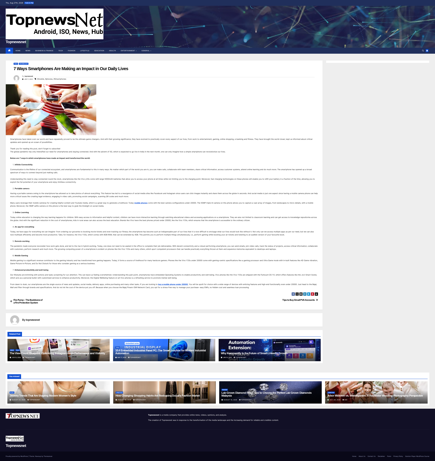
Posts (389, 456)
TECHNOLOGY (24, 63)
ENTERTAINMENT (128, 51)
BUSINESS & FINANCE (44, 51)
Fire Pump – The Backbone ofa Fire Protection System (28, 301)
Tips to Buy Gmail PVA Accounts (298, 300)
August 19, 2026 (125, 400)
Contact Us (372, 456)
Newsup (38, 456)
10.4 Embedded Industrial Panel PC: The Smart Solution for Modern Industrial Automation (160, 352)
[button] (423, 50)
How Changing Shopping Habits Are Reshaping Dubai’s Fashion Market (158, 395)
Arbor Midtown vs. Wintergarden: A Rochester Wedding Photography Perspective (375, 395)
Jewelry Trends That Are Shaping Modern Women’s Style (43, 395)
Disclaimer (381, 456)
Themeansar (48, 456)
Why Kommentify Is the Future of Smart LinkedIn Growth (254, 353)
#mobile (40, 79)
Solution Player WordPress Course (417, 456)
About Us (362, 456)
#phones (49, 79)
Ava (345, 400)
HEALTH (112, 51)
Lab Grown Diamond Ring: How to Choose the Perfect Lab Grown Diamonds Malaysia (266, 394)
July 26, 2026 (335, 400)
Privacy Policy (398, 456)
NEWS (27, 51)
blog (12, 392)
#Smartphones (60, 79)
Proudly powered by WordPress (17, 456)
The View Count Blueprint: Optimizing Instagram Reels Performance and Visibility (57, 353)
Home (18, 51)
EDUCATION (99, 51)
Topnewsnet (16, 42)
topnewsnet (29, 76)
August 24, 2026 (19, 400)
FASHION (71, 51)
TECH (60, 51)
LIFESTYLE (84, 51)
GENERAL (145, 51)
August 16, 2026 (231, 400)
